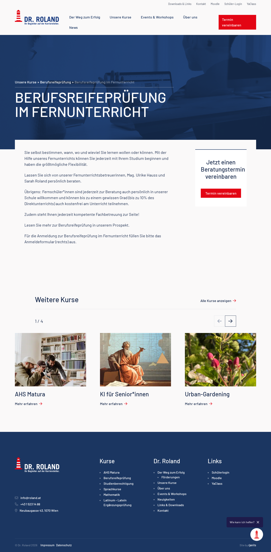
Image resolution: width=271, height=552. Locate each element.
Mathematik (112, 494)
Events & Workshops (157, 17)
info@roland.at (30, 498)
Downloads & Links (179, 4)
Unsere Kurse (120, 17)
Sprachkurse (112, 489)
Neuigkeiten (166, 499)
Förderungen (170, 477)
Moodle (215, 4)
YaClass (251, 4)
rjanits (252, 545)
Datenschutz (64, 545)
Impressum (47, 545)
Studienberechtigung (119, 483)
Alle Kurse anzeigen (215, 300)
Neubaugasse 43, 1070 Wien (39, 510)
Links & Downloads (171, 505)
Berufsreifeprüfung (75, 225)
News (73, 27)
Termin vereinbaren (231, 22)
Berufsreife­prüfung (55, 82)
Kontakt (201, 4)
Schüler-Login (233, 4)
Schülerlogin (220, 472)
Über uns (190, 17)
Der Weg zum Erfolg (84, 17)
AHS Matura (111, 472)
